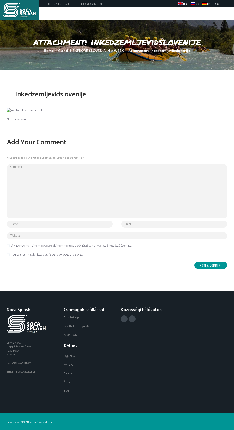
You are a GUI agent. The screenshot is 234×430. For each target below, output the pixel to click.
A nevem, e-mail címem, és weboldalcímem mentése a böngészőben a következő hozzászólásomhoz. (71, 246)
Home (49, 51)
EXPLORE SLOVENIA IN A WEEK (98, 51)
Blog (66, 391)
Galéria (68, 373)
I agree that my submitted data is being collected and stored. (47, 255)
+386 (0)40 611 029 (58, 3)
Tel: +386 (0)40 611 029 (19, 363)
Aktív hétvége (71, 317)
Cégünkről (69, 356)
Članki (63, 51)
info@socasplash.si (91, 3)
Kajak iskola (70, 335)
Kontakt (68, 365)
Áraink (67, 382)
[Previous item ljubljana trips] (62, 110)
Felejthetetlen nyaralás (77, 326)
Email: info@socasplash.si (21, 372)
